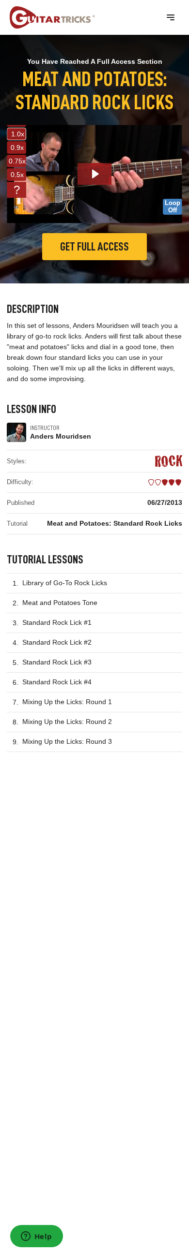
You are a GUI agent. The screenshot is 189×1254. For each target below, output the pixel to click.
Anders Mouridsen (60, 436)
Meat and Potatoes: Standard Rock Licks (114, 523)
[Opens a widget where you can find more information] (36, 1237)
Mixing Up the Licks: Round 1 (67, 702)
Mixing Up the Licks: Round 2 (67, 721)
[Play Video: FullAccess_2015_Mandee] (95, 174)
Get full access (94, 246)
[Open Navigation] (170, 17)
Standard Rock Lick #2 (57, 642)
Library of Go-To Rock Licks (64, 583)
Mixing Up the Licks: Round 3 (67, 741)
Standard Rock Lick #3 (57, 662)
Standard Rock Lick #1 (57, 622)
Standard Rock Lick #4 (57, 682)
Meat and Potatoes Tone (59, 602)
